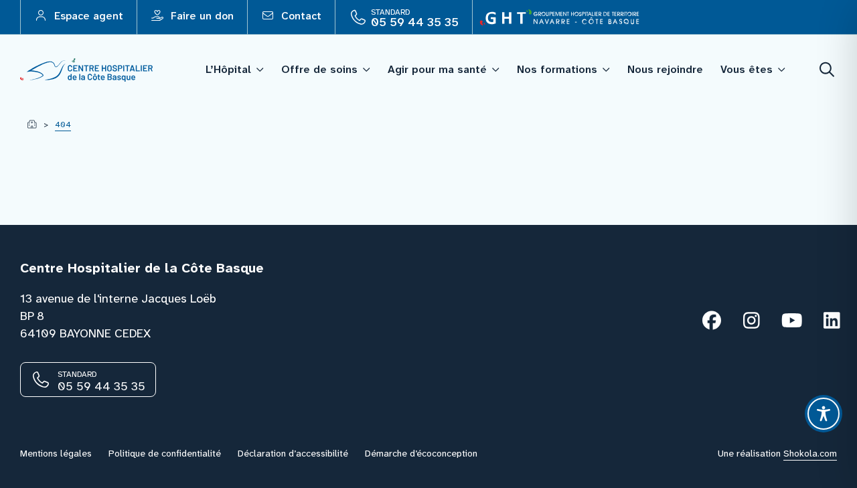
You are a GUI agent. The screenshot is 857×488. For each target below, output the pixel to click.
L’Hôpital (228, 69)
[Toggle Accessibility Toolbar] (823, 413)
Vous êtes (746, 69)
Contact (299, 16)
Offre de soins (319, 69)
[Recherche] (827, 70)
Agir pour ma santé (437, 69)
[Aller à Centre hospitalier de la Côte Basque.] (32, 124)
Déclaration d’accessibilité (293, 453)
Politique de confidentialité (164, 453)
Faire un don (200, 16)
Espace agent (87, 16)
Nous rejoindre (665, 69)
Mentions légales (56, 453)
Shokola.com (810, 453)
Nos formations (557, 69)
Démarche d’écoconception (421, 453)
